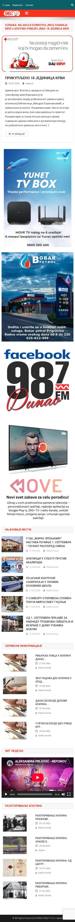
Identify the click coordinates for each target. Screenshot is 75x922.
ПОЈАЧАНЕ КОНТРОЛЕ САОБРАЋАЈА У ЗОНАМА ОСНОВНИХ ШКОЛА (42, 581)
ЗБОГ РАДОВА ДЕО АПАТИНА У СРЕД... (53, 680)
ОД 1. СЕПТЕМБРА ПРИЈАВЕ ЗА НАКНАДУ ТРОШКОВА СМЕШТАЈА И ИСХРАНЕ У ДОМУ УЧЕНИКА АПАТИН (49, 623)
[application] (38, 777)
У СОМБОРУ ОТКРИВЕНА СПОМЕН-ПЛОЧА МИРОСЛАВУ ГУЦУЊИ (49, 600)
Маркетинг (18, 5)
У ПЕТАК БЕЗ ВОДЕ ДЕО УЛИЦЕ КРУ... (53, 725)
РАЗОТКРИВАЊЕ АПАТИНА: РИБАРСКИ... (51, 885)
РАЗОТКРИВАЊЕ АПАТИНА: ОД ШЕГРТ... (53, 862)
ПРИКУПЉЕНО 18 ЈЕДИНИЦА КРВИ (35, 78)
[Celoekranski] (69, 794)
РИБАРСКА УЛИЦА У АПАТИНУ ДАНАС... (53, 657)
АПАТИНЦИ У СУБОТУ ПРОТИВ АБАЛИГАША (46, 560)
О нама (6, 5)
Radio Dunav (52, 551)
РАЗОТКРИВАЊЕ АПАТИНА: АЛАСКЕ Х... (51, 840)
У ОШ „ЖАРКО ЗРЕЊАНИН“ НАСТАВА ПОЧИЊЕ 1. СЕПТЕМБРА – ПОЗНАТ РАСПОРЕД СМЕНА (48, 542)
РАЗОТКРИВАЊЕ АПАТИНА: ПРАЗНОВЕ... (51, 817)
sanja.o (29, 83)
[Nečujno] (63, 794)
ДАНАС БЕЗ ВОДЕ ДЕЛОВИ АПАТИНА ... (51, 702)
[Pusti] (6, 794)
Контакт (29, 5)
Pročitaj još (18, 134)
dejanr (41, 850)
